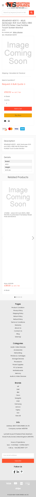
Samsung (18, 404)
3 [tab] (18, 297)
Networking (18, 353)
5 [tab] (21, 297)
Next (33, 238)
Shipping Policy (18, 313)
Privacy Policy (18, 310)
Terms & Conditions (18, 322)
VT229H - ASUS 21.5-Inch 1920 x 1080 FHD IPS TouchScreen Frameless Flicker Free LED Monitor (18, 215)
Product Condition (18, 307)
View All (18, 416)
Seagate (18, 398)
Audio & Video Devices (18, 376)
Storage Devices (18, 359)
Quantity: (7, 100)
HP (18, 386)
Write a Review (18, 32)
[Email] (5, 121)
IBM (18, 392)
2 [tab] (16, 297)
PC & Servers (18, 367)
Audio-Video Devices (18, 347)
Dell (18, 389)
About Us (18, 328)
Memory (18, 373)
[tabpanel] (18, 237)
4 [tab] (19, 297)
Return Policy (18, 316)
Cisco (18, 395)
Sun (18, 413)
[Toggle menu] (3, 5)
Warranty (18, 325)
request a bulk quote (12, 84)
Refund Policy (18, 319)
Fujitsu (18, 410)
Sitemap (18, 337)
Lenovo (18, 407)
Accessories (18, 350)
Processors (18, 362)
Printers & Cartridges (18, 356)
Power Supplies (18, 365)
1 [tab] (14, 297)
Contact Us (18, 331)
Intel (18, 401)
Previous (2, 238)
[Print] (9, 121)
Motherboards (18, 370)
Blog (18, 334)
